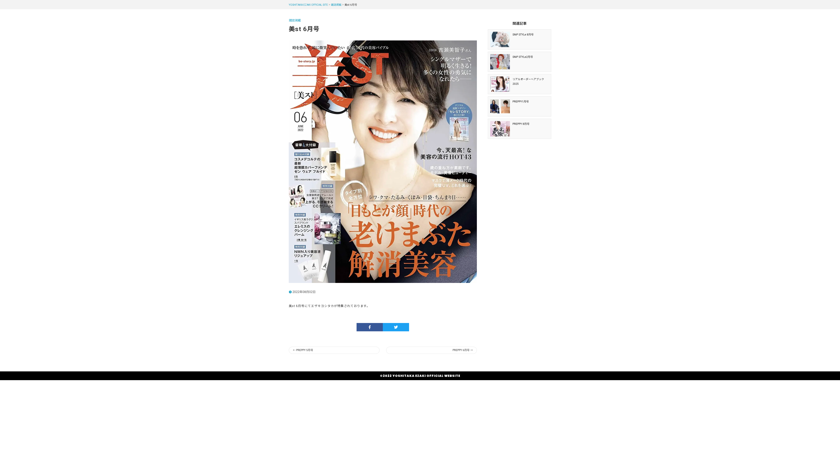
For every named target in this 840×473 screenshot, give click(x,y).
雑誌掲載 (336, 4)
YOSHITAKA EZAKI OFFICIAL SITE (308, 4)
